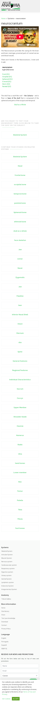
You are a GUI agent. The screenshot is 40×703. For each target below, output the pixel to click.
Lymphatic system (7, 582)
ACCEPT (16, 699)
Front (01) (6, 74)
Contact (4, 625)
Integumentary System (9, 589)
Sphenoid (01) (7, 79)
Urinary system (6, 575)
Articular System (7, 554)
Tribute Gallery (6, 599)
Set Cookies (6, 699)
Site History (5, 611)
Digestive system (7, 572)
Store (3, 615)
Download (4, 621)
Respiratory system (8, 568)
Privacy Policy (5, 628)
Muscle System (6, 558)
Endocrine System (7, 586)
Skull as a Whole (20, 104)
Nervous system (6, 561)
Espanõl (4, 645)
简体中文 (4, 648)
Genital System (6, 579)
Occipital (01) (7, 76)
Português (4, 641)
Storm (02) (6, 84)
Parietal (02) (6, 86)
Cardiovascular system (9, 565)
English (3, 638)
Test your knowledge (8, 618)
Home (3, 18)
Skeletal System (6, 551)
